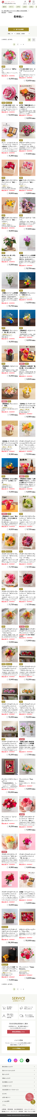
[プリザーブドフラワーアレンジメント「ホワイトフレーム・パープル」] (27, 541)
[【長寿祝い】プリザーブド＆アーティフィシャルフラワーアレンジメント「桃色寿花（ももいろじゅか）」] (10, 429)
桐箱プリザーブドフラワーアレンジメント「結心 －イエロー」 (10, 219)
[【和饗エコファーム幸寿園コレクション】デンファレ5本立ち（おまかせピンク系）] (27, 243)
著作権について (5, 1111)
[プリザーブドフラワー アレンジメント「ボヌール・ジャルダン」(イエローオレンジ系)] (10, 842)
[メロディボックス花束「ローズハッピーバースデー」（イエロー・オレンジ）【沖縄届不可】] (10, 954)
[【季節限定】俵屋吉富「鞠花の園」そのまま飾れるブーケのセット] (27, 353)
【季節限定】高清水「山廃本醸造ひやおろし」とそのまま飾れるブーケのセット (27, 480)
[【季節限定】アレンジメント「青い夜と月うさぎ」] (10, 318)
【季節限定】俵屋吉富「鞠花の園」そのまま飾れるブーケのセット (27, 368)
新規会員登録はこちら (18, 1031)
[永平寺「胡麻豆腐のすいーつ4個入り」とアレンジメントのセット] (27, 93)
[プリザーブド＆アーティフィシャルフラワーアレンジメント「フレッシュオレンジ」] (27, 429)
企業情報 (4, 1109)
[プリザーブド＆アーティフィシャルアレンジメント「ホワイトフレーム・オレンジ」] (27, 691)
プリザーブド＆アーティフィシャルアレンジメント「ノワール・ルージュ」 (10, 893)
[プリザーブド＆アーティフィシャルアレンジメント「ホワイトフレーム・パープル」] (10, 729)
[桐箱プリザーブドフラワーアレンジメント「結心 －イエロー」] (10, 205)
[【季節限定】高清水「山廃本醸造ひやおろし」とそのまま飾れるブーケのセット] (27, 466)
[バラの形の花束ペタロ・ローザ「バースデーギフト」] (10, 93)
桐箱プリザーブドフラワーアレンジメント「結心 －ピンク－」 (27, 182)
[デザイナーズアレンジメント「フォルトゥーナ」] (27, 130)
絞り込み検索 (20, 29)
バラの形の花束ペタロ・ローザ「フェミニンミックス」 (27, 71)
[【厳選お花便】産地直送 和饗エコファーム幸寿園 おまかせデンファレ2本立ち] (27, 729)
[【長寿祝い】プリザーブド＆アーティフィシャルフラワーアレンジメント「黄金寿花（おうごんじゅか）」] (27, 391)
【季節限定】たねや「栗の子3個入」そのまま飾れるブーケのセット (10, 518)
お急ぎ (24, 6)
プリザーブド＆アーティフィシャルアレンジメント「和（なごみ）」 (27, 856)
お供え (31, 6)
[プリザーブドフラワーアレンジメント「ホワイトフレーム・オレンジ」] (10, 541)
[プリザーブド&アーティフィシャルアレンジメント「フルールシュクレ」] (10, 654)
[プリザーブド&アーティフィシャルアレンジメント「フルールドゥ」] (10, 616)
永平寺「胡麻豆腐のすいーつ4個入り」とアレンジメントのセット (27, 107)
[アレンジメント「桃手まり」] (10, 56)
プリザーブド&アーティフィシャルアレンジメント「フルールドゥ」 (9, 631)
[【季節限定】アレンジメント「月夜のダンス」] (27, 280)
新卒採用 (21, 1111)
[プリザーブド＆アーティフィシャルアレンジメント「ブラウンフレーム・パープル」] (10, 691)
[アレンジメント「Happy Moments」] (27, 954)
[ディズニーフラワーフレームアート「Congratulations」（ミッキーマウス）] (10, 767)
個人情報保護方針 (18, 1109)
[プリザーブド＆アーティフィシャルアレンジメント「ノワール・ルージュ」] (10, 879)
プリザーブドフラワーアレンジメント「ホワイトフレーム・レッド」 (27, 593)
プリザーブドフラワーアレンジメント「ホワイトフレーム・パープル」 (27, 555)
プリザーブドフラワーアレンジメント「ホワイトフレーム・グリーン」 (27, 518)
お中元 (18, 6)
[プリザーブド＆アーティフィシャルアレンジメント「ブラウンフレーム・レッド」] (27, 654)
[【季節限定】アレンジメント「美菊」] (10, 391)
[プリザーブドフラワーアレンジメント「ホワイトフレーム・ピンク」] (10, 579)
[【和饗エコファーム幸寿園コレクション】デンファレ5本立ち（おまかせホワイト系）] (10, 280)
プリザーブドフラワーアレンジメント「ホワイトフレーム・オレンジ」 (10, 555)
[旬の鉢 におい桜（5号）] (10, 243)
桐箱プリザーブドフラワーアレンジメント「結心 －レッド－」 (10, 182)
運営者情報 (10, 1109)
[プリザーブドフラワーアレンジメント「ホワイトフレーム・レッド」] (27, 579)
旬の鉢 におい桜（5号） (9, 255)
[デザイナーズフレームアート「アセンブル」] (27, 917)
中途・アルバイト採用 (29, 1111)
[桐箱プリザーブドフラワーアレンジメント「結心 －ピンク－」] (27, 168)
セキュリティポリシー (29, 1109)
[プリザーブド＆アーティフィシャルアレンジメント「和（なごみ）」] (27, 842)
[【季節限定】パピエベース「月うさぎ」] (27, 318)
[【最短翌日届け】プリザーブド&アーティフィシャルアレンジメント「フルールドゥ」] (27, 616)
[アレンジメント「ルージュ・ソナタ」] (10, 804)
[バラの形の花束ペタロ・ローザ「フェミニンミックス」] (27, 56)
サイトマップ (14, 1111)
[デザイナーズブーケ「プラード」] (27, 205)
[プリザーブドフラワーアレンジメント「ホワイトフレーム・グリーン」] (27, 504)
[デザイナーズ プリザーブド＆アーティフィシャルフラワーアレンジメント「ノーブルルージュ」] (10, 917)
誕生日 (4, 6)
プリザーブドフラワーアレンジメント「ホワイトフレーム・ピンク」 (10, 593)
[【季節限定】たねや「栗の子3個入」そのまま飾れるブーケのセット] (10, 504)
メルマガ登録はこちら (18, 1048)
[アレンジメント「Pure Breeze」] (27, 767)
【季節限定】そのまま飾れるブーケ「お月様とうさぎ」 (10, 480)
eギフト (11, 6)
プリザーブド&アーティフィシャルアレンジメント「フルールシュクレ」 (9, 668)
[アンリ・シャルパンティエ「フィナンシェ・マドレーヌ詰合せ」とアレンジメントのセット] (10, 130)
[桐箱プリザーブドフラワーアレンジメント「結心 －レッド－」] (10, 168)
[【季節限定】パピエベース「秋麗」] (10, 353)
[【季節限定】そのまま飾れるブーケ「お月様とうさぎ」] (10, 466)
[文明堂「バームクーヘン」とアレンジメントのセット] (27, 879)
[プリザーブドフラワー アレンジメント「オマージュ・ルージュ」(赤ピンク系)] (27, 804)
